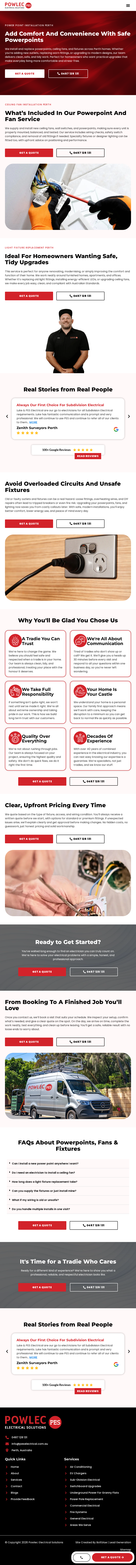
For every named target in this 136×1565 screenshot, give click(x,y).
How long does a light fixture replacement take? (44, 1182)
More (33, 422)
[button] (128, 5)
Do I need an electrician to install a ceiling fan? (43, 1173)
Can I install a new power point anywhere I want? (45, 1163)
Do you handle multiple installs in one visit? (41, 1209)
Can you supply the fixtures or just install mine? (44, 1191)
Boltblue (101, 1542)
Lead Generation (120, 1542)
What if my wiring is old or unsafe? (35, 1200)
